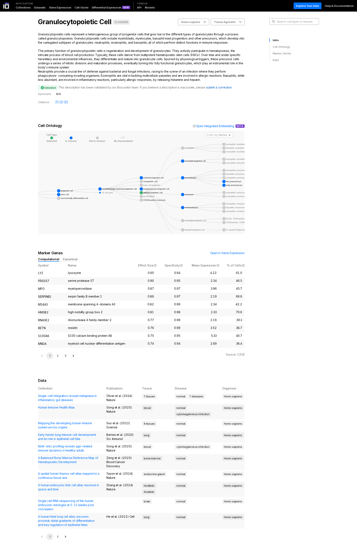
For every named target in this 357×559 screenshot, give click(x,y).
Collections (23, 7)
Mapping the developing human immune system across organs (65, 425)
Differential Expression (106, 7)
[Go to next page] (73, 355)
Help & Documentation (339, 5)
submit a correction (219, 87)
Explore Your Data (307, 5)
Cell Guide (81, 7)
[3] (66, 102)
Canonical (70, 259)
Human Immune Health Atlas (56, 407)
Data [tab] (276, 60)
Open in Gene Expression (227, 253)
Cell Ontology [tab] (281, 46)
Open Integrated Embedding (215, 126)
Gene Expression (60, 7)
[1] (57, 102)
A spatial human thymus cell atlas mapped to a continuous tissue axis (68, 475)
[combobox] (219, 134)
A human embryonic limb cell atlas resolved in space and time (68, 487)
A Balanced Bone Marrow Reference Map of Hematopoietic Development (68, 460)
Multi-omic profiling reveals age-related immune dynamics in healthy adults (65, 448)
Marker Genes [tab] (282, 53)
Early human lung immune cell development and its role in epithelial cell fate (67, 437)
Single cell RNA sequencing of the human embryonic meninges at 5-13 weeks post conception (66, 505)
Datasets (40, 7)
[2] (61, 102)
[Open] (229, 135)
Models (150, 7)
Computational (48, 259)
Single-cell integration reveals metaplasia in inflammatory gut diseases (67, 398)
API (139, 7)
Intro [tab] (276, 40)
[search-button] (273, 21)
